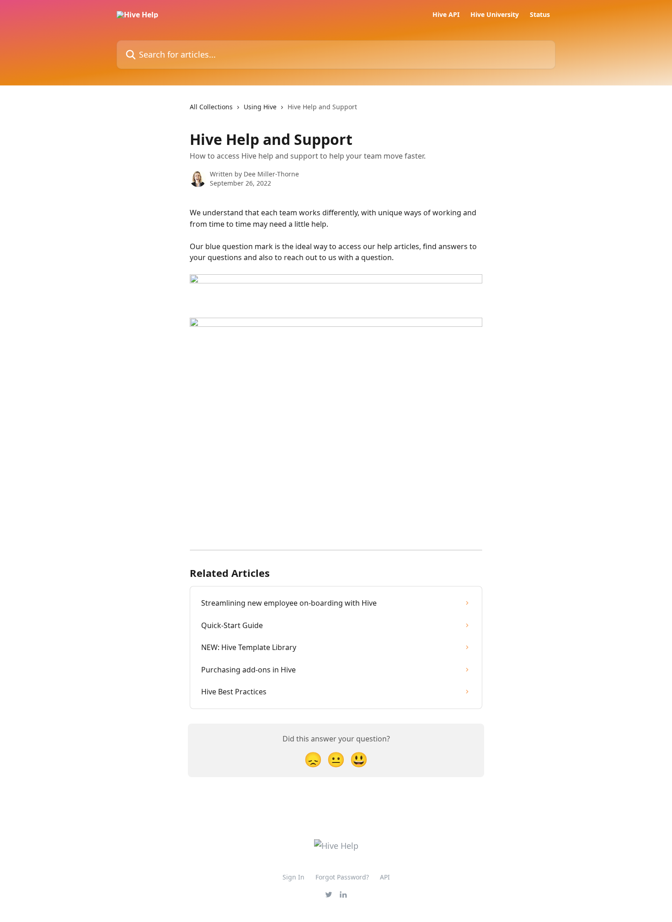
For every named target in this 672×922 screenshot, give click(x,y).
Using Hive (260, 106)
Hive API (445, 14)
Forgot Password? (342, 877)
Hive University (494, 14)
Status (540, 14)
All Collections (211, 106)
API (385, 877)
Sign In (293, 877)
